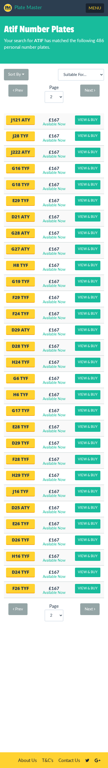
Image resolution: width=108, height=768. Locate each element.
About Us (27, 760)
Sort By (15, 74)
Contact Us (69, 760)
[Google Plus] (97, 760)
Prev (18, 90)
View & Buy (88, 120)
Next (89, 90)
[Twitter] (87, 760)
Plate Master (28, 7)
